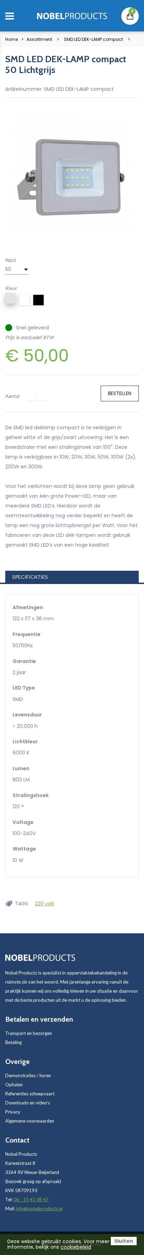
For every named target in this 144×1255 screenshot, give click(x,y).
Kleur (11, 288)
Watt (10, 260)
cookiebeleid (75, 1246)
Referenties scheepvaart (30, 1093)
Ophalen (14, 1084)
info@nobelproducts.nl (39, 1208)
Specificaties (30, 577)
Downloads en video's (27, 1103)
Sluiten (123, 1241)
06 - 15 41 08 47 (31, 1199)
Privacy (12, 1112)
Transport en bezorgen (28, 1033)
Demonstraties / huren (28, 1075)
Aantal (12, 396)
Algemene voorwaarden (29, 1121)
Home (11, 39)
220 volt (44, 903)
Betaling (13, 1042)
